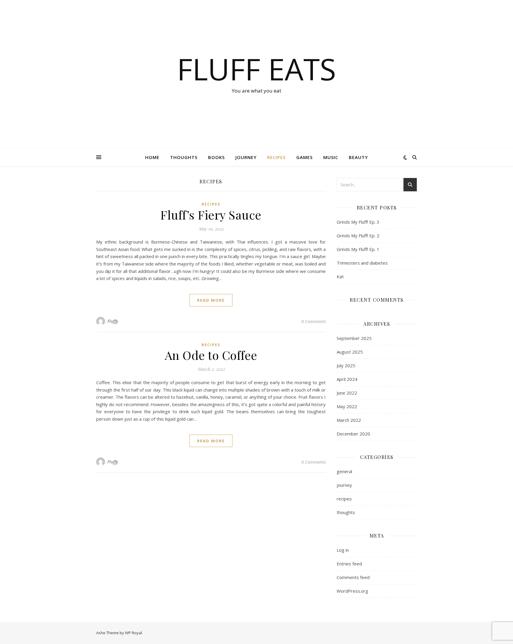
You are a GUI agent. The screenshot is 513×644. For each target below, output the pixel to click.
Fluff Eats (256, 69)
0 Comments (313, 321)
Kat (340, 276)
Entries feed (349, 564)
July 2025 (346, 365)
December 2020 (353, 434)
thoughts (346, 512)
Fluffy (112, 321)
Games (304, 157)
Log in (343, 550)
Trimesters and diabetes (362, 263)
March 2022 (349, 420)
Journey (245, 157)
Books (216, 157)
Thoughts (183, 157)
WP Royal (133, 632)
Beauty (358, 157)
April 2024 (347, 379)
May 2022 (347, 406)
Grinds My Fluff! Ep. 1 (358, 249)
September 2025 (354, 338)
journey (344, 485)
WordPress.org (352, 591)
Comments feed (353, 577)
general (344, 471)
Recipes (276, 157)
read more (211, 300)
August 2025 (350, 352)
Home (152, 157)
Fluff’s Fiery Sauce (211, 214)
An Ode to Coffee (211, 355)
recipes (211, 204)
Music (330, 157)
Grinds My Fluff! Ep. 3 (358, 222)
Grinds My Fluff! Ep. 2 (358, 235)
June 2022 (347, 393)
